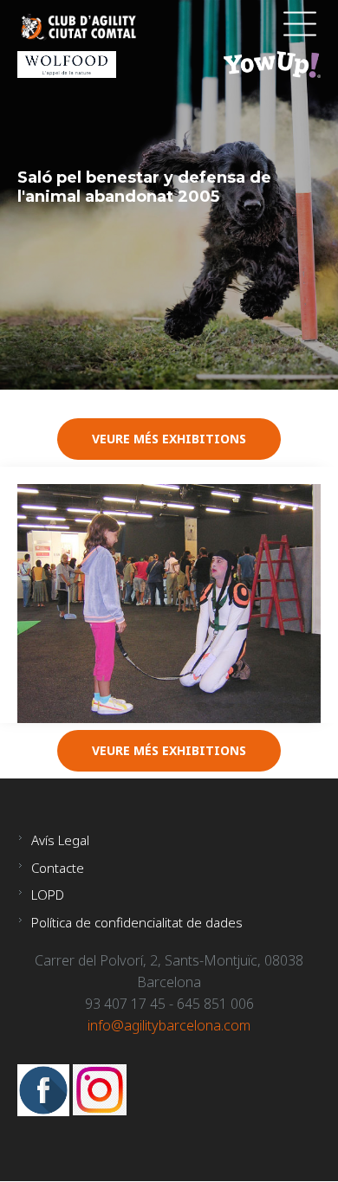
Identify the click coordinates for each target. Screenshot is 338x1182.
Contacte (57, 867)
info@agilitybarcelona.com (169, 1025)
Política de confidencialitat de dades (137, 922)
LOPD (47, 894)
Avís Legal (60, 840)
